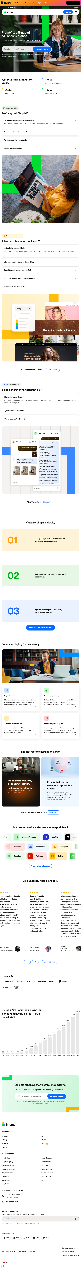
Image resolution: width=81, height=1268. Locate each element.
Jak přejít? (53, 812)
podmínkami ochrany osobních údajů (28, 54)
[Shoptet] (8, 12)
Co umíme (53, 370)
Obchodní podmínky (68, 1248)
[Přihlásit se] (76, 1219)
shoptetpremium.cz (14, 792)
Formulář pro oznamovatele (71, 1255)
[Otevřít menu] (76, 12)
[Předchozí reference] (27, 962)
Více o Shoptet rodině (40, 866)
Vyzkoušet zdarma (42, 49)
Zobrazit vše (49, 962)
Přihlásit (76, 7)
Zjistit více (47, 502)
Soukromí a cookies (68, 1252)
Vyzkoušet (68, 12)
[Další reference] (35, 962)
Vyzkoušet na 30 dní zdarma (41, 628)
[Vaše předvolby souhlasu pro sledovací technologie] (3, 1266)
